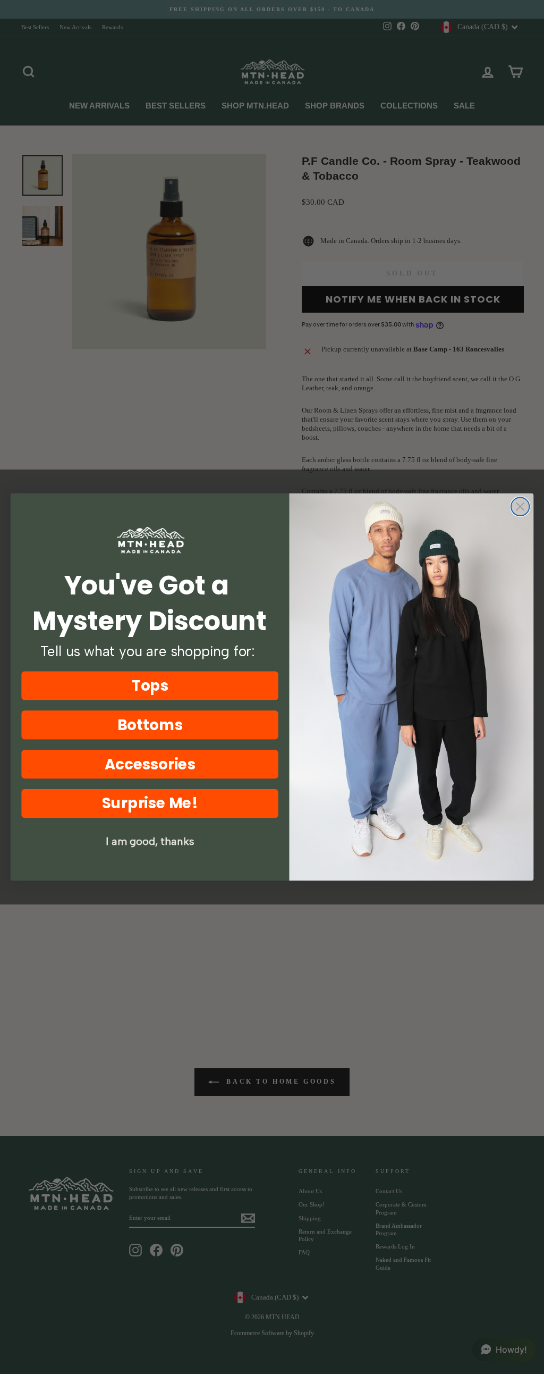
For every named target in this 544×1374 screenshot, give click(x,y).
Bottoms (150, 725)
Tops (150, 685)
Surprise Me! (150, 803)
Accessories (150, 764)
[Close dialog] (520, 507)
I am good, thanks (150, 841)
